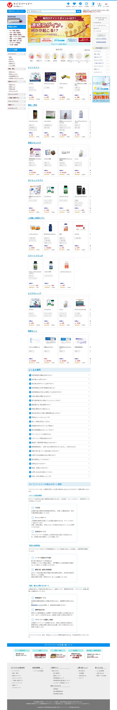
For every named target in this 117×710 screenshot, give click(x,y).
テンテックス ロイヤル (80, 309)
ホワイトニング (13, 91)
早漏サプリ (12, 63)
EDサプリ (11, 61)
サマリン (77, 234)
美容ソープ (12, 86)
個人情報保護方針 (58, 691)
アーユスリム (47, 196)
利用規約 (55, 689)
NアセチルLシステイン (50, 234)
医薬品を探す (12, 27)
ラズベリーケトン (63, 196)
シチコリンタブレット (65, 271)
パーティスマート (33, 234)
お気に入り (74, 6)
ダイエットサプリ (13, 94)
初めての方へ (55, 671)
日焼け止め (12, 89)
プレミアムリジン (33, 121)
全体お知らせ (82, 675)
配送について (57, 675)
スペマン (31, 83)
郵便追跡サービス (36, 605)
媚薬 (10, 57)
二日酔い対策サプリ (13, 97)
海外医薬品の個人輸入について (61, 680)
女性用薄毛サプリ (14, 76)
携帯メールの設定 (101, 675)
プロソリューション (49, 83)
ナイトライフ (12, 54)
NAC (60, 234)
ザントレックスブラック (81, 196)
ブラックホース (63, 83)
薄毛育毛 (63, 61)
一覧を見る (87, 50)
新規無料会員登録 (101, 42)
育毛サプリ (12, 72)
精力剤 (11, 59)
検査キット (11, 105)
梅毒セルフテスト (48, 347)
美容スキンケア (12, 81)
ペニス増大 (12, 65)
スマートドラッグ (13, 101)
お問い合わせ (100, 673)
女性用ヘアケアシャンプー (16, 78)
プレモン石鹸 (47, 158)
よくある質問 (100, 671)
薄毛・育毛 (11, 69)
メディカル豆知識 (38, 671)
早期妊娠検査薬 (78, 347)
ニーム (76, 158)
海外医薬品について (58, 678)
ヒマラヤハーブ (12, 108)
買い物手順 (56, 673)
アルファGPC (48, 271)
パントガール (47, 121)
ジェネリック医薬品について (61, 683)
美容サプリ (12, 84)
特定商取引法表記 (58, 693)
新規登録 (68, 6)
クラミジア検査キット (34, 347)
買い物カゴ (82, 671)
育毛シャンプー (13, 74)
